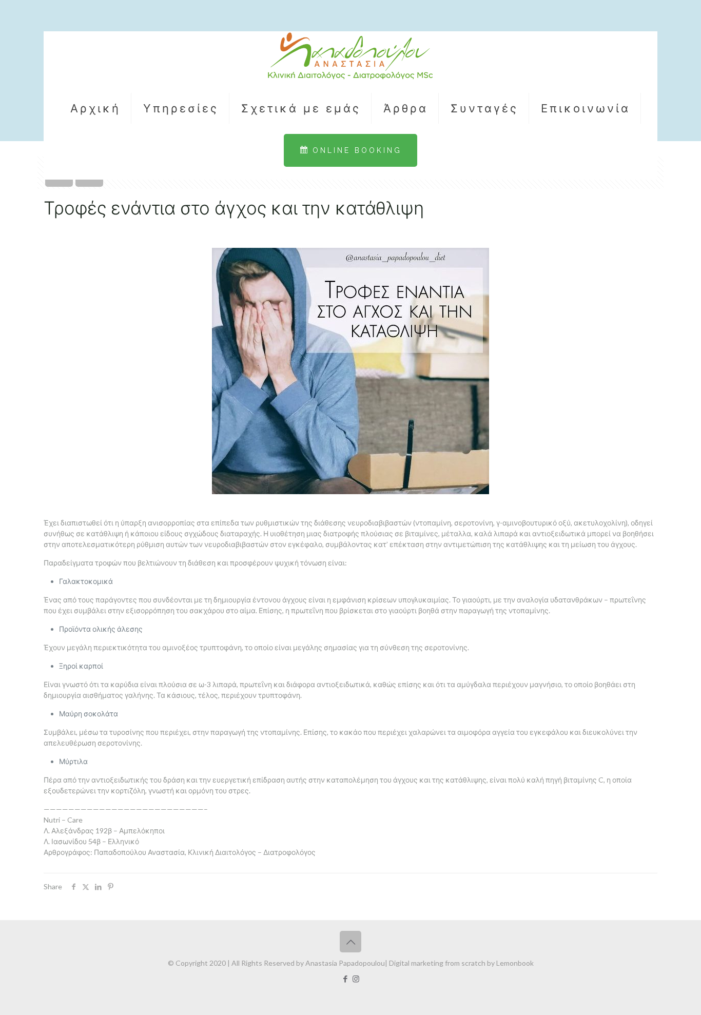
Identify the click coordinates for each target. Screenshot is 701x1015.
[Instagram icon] (356, 978)
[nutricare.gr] (350, 57)
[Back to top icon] (350, 941)
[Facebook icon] (345, 978)
